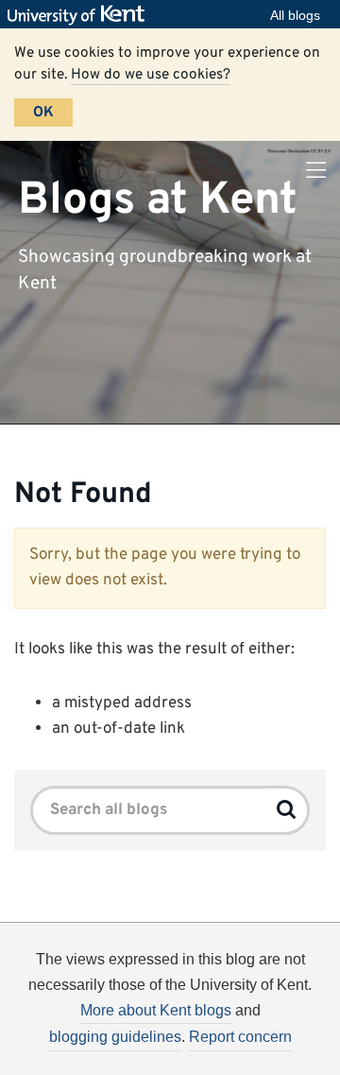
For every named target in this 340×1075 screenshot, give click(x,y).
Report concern (240, 1037)
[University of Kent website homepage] (81, 15)
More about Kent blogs (155, 1010)
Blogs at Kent (158, 199)
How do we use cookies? (150, 74)
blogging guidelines (115, 1037)
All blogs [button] (295, 15)
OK (43, 112)
